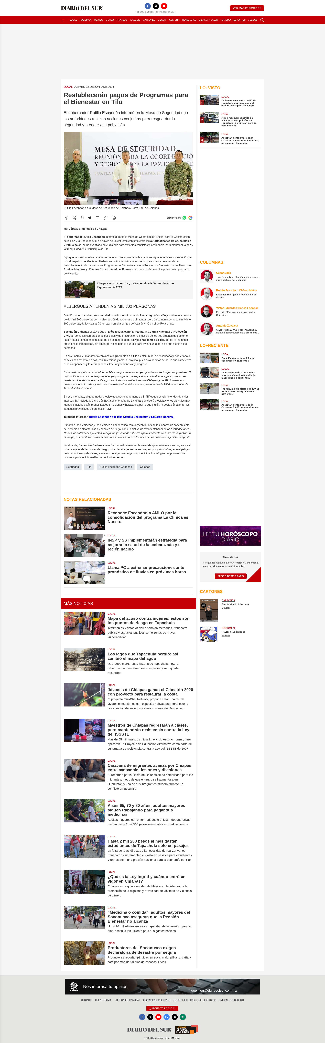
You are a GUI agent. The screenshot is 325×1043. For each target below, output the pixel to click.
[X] (156, 6)
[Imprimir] (113, 217)
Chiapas (145, 466)
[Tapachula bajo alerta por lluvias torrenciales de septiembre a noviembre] (209, 389)
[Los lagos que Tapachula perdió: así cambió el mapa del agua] (84, 663)
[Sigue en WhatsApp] (184, 218)
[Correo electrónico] (97, 217)
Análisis (135, 20)
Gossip (162, 20)
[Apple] (175, 1017)
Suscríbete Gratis (231, 576)
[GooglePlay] (183, 1017)
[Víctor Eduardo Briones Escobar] (206, 311)
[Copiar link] (105, 217)
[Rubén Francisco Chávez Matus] (206, 294)
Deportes (239, 20)
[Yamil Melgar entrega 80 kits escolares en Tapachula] (209, 358)
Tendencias (189, 20)
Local (73, 20)
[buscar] (262, 20)
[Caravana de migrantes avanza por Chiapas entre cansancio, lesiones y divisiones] (84, 777)
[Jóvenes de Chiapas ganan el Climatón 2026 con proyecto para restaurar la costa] (84, 699)
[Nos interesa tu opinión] (162, 986)
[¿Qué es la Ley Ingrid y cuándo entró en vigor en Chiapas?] (84, 886)
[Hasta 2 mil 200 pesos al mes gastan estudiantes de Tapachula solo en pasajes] (84, 850)
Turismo (226, 20)
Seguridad (72, 466)
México (98, 20)
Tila (89, 466)
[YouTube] (164, 6)
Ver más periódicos (247, 8)
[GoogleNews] (167, 1017)
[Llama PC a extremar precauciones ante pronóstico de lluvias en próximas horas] (84, 572)
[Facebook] (148, 6)
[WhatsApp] (82, 217)
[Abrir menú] (63, 20)
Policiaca (85, 20)
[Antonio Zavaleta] (206, 329)
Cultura (174, 20)
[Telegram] (89, 217)
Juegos (252, 20)
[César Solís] (206, 276)
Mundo (110, 20)
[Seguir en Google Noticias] (190, 218)
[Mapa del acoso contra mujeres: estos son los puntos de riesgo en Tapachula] (84, 628)
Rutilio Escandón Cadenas (116, 466)
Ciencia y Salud (208, 20)
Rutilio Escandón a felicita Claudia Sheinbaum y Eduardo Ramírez (131, 416)
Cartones (149, 20)
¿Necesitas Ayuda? (162, 1008)
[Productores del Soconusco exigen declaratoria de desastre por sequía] (84, 954)
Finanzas (121, 20)
